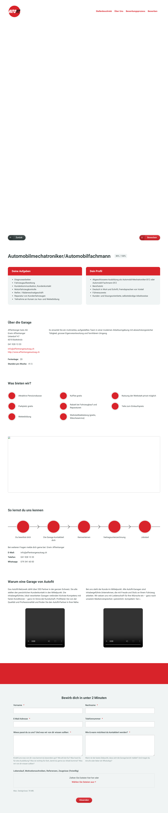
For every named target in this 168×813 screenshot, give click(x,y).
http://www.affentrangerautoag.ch (24, 352)
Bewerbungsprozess (135, 11)
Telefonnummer (94, 718)
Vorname (18, 705)
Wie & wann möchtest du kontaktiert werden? (107, 732)
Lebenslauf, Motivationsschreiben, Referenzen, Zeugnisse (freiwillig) (46, 771)
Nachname (91, 705)
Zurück (19, 237)
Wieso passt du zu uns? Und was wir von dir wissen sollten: (42, 732)
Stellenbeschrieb (104, 11)
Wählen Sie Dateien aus (83, 782)
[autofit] (14, 11)
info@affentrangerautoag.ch (21, 349)
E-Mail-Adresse (21, 718)
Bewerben (152, 11)
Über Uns (118, 11)
